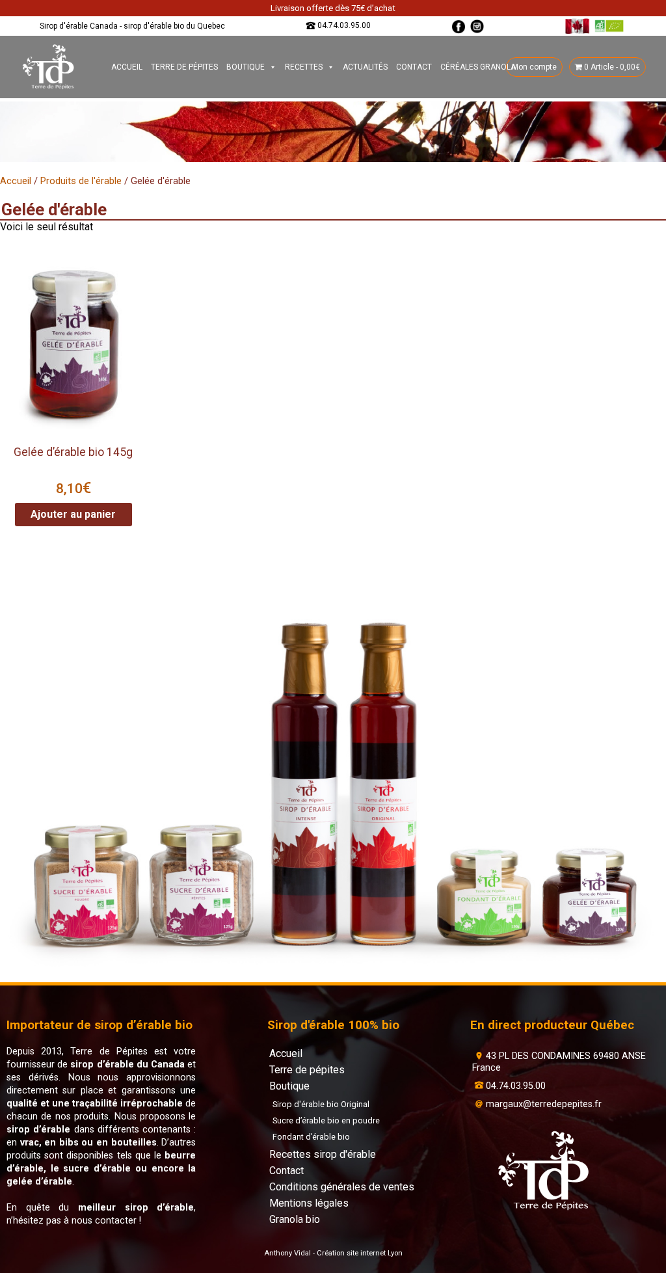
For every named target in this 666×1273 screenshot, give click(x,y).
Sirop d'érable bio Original (321, 1104)
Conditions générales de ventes (341, 1187)
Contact (414, 67)
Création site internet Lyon (360, 1253)
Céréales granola (478, 67)
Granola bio (294, 1219)
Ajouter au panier (73, 514)
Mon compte (534, 67)
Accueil (126, 67)
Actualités (365, 67)
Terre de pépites (184, 67)
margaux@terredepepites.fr (544, 1104)
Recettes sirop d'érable (322, 1154)
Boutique (245, 67)
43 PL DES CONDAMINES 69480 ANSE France (559, 1062)
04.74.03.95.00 (344, 25)
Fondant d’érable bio (311, 1137)
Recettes (304, 67)
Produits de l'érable (81, 181)
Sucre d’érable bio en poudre (326, 1120)
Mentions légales (309, 1203)
